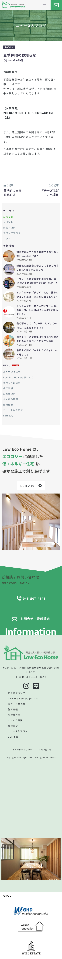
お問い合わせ (45, 749)
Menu (44, 5)
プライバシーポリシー (21, 749)
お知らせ (9, 47)
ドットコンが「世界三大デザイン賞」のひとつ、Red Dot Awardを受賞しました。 (38, 310)
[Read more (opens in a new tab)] (56, 5)
